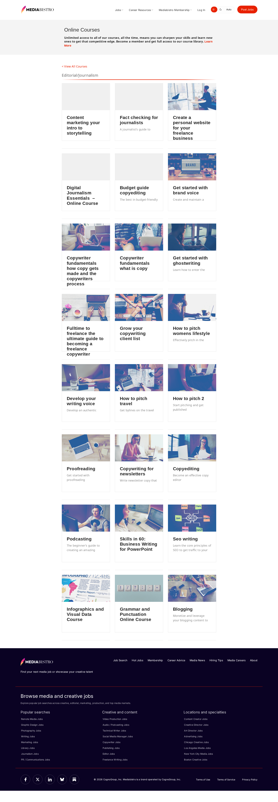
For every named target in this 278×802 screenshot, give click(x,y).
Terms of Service (226, 779)
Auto (228, 9)
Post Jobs (247, 9)
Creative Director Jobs (196, 724)
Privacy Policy (249, 779)
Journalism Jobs (30, 753)
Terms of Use (203, 779)
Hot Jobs (137, 660)
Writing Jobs (28, 736)
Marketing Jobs (29, 742)
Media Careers (236, 660)
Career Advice (176, 660)
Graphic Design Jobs (32, 724)
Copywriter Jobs (111, 742)
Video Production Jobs (115, 719)
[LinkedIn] (50, 779)
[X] (37, 779)
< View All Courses (74, 66)
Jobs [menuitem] (118, 10)
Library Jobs (28, 748)
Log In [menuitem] (201, 10)
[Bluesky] (62, 779)
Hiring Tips (216, 660)
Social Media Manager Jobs (118, 736)
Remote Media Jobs (32, 719)
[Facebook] (25, 779)
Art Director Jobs (193, 730)
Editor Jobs (109, 753)
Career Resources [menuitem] (140, 10)
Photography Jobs (31, 730)
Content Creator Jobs (195, 719)
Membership (155, 660)
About (253, 660)
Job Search (120, 660)
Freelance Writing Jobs (115, 759)
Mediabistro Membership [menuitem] (174, 10)
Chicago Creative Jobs (196, 742)
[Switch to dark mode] (221, 9)
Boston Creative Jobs (195, 759)
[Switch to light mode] (214, 9)
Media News (197, 660)
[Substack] (74, 779)
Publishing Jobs (111, 748)
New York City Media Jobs (198, 753)
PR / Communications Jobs (35, 759)
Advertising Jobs (193, 736)
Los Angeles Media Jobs (197, 748)
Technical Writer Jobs (114, 730)
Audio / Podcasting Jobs (116, 724)
